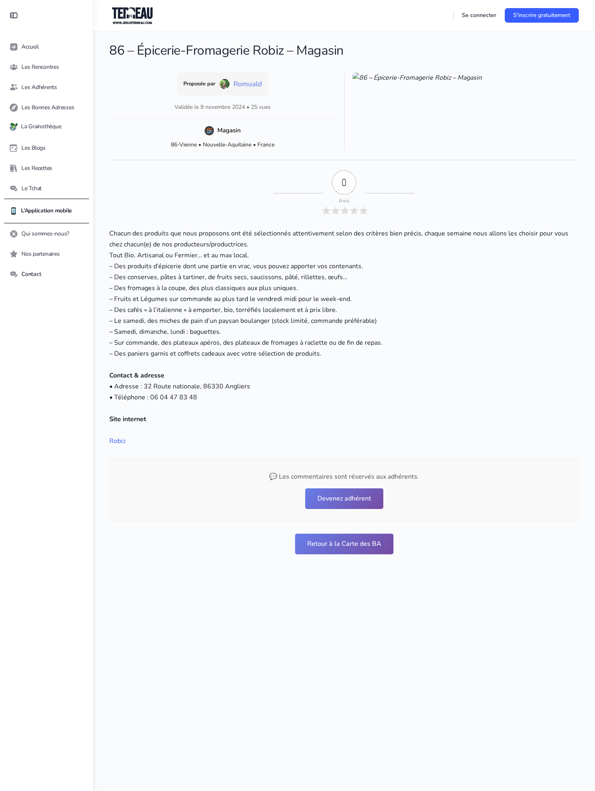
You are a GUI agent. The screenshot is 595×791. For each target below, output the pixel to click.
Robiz (117, 441)
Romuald (248, 84)
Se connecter (479, 15)
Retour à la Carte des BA (344, 543)
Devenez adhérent (344, 498)
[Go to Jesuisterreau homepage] (132, 14)
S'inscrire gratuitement (541, 15)
